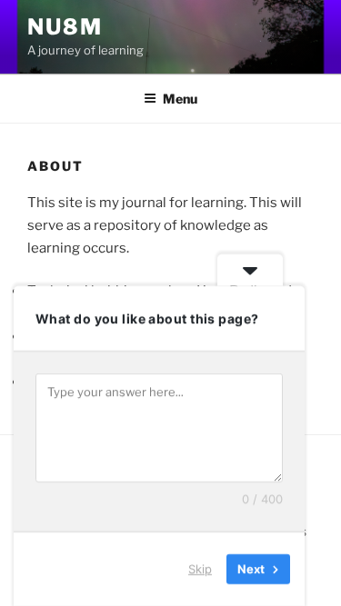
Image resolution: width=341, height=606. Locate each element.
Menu (180, 98)
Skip (200, 568)
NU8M (65, 27)
